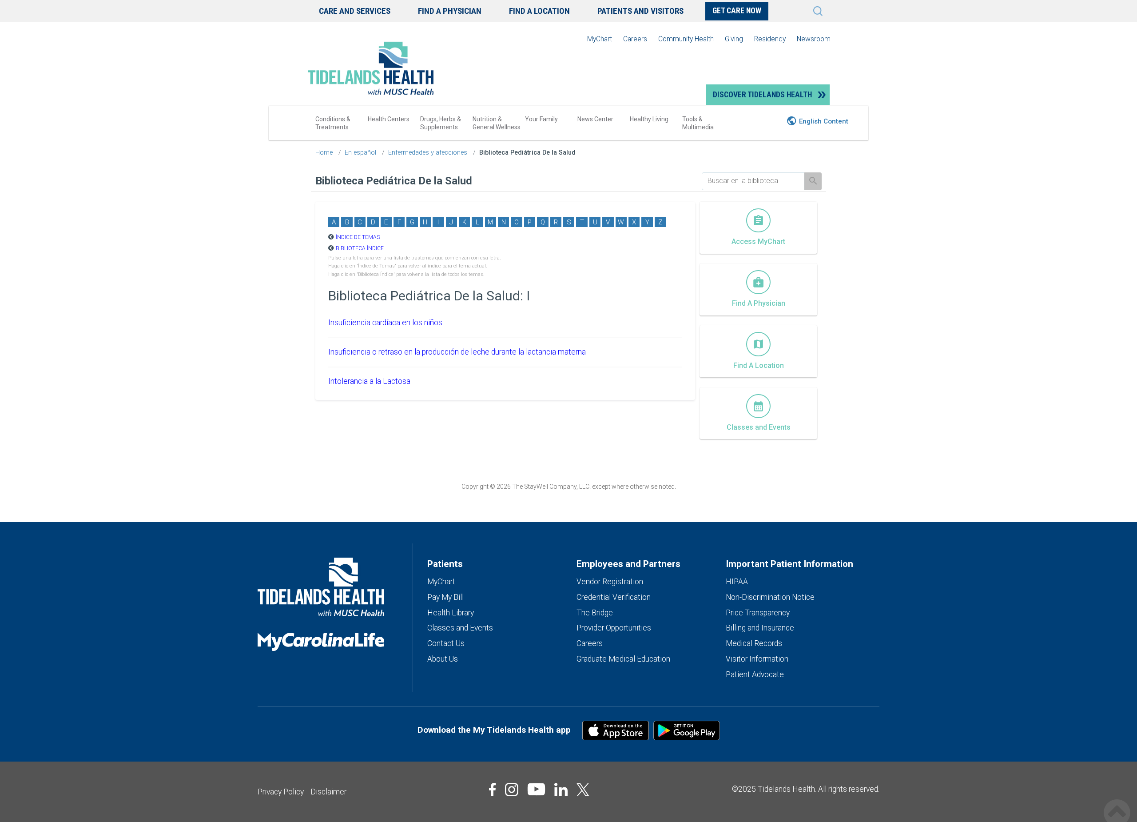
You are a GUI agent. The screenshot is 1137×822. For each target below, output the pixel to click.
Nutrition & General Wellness (497, 123)
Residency (770, 39)
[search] (753, 181)
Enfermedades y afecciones (427, 152)
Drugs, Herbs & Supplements (440, 123)
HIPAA (737, 581)
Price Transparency (758, 612)
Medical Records (754, 643)
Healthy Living (649, 119)
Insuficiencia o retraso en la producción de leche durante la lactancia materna (457, 351)
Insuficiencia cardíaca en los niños (385, 322)
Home (324, 152)
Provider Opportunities (613, 627)
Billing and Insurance (760, 627)
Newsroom (814, 39)
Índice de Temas (358, 237)
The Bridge (594, 612)
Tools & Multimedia (698, 123)
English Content (823, 121)
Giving (734, 39)
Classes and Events (460, 627)
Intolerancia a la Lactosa (369, 381)
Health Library (450, 612)
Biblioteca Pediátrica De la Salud (527, 152)
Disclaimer (328, 791)
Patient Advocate (755, 674)
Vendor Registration (609, 581)
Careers (635, 39)
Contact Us (446, 643)
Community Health (686, 39)
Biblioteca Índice (360, 248)
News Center (595, 119)
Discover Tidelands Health (762, 94)
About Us (442, 658)
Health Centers (388, 119)
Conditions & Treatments (332, 123)
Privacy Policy (281, 791)
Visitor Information (757, 658)
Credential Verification (613, 597)
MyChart (599, 39)
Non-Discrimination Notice (770, 597)
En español (360, 152)
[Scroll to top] (1117, 803)
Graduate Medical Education (623, 658)
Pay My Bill (445, 597)
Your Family (541, 119)
